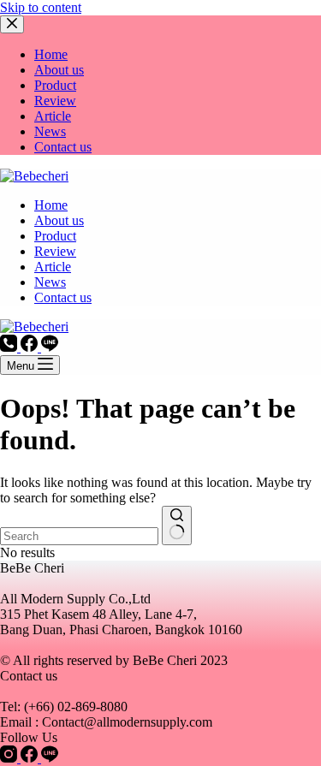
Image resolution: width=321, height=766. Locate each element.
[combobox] (79, 536)
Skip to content (40, 7)
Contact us (63, 297)
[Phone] (10, 347)
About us (59, 220)
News (50, 282)
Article (52, 266)
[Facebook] (31, 347)
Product (55, 236)
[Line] (49, 347)
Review (55, 251)
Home (51, 205)
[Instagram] (10, 758)
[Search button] (177, 525)
